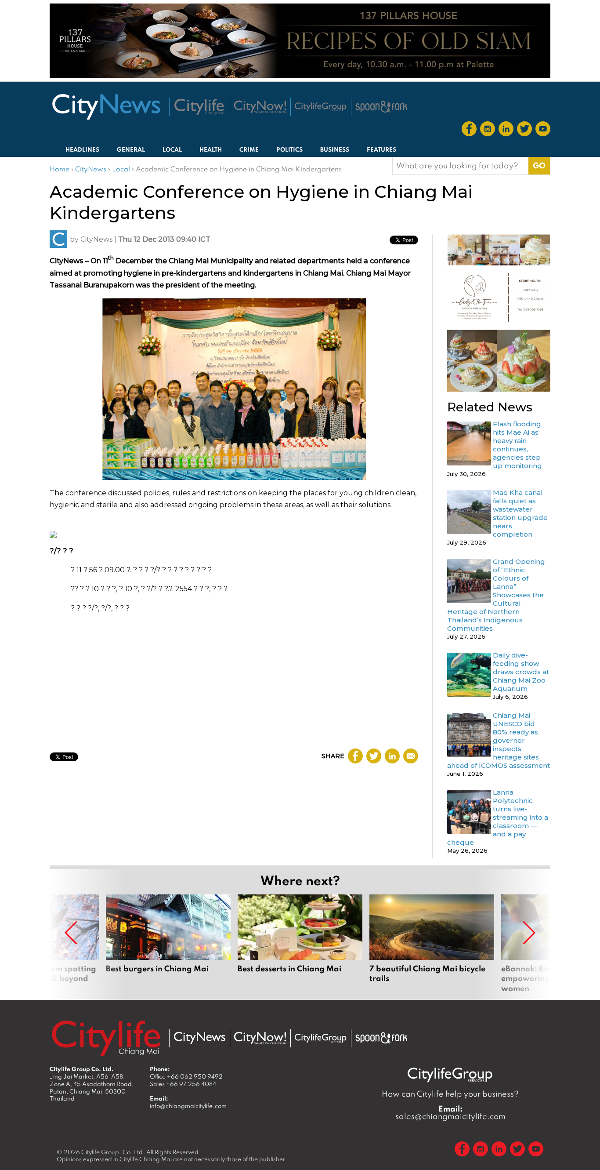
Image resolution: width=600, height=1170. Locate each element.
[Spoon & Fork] (381, 106)
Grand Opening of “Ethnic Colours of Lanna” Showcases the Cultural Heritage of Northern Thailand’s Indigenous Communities (496, 594)
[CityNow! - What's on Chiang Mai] (260, 107)
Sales (183, 1084)
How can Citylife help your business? (450, 1094)
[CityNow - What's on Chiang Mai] (260, 1038)
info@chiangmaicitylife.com (188, 1106)
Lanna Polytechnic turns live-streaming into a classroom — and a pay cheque (497, 817)
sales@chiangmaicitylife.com (450, 1112)
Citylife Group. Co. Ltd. (113, 1152)
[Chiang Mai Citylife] (199, 106)
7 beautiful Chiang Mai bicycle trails (431, 943)
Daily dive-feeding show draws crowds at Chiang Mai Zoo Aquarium (521, 672)
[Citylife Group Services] (320, 106)
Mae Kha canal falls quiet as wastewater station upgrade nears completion (520, 513)
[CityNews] (106, 106)
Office (186, 1076)
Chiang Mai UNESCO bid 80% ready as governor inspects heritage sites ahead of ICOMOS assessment (498, 740)
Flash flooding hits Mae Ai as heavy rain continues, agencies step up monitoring (517, 445)
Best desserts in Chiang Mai (300, 943)
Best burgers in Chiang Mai (168, 943)
